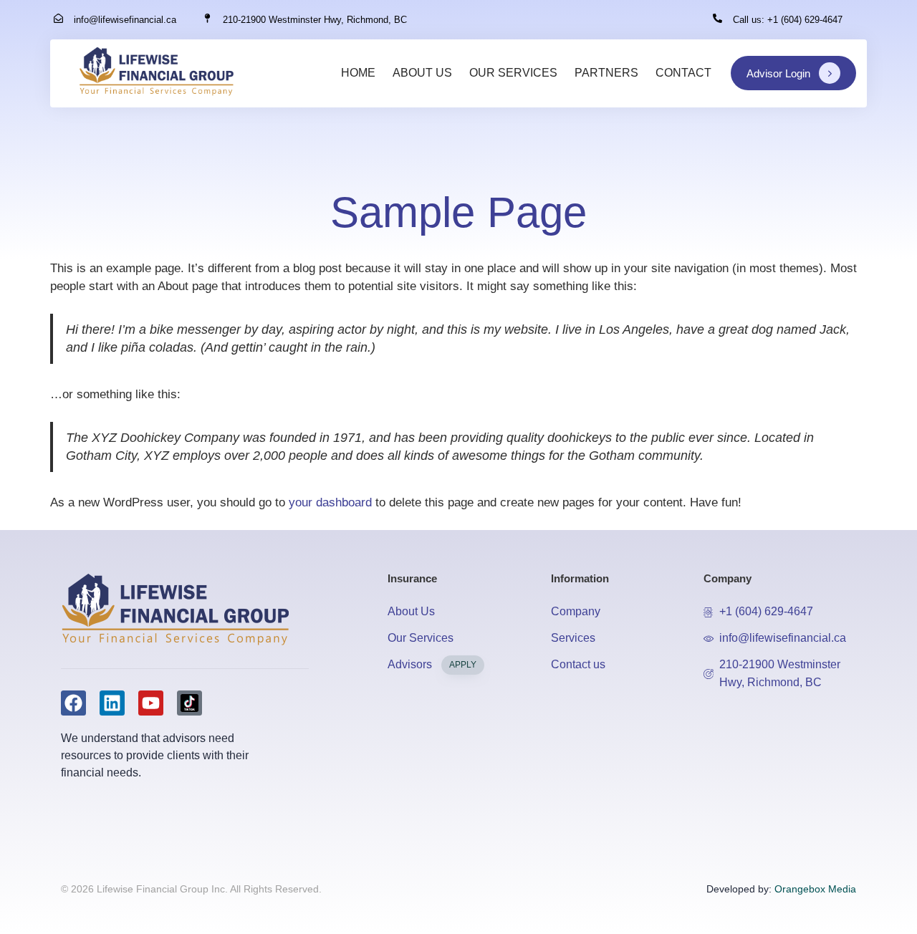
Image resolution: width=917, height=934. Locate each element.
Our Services (513, 73)
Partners (606, 73)
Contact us (578, 664)
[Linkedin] (112, 703)
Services (573, 638)
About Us (422, 73)
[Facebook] (73, 703)
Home (358, 73)
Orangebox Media (815, 889)
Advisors (432, 664)
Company (575, 611)
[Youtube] (150, 703)
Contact (683, 73)
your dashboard (330, 502)
